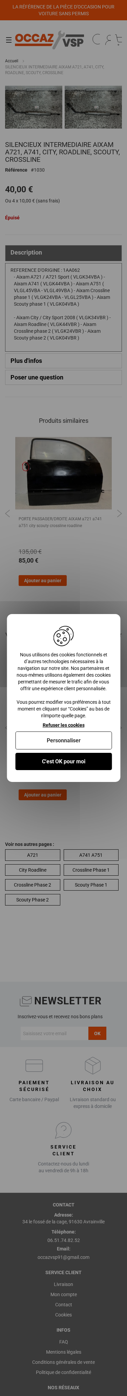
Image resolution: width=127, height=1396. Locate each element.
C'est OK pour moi (63, 761)
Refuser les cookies (64, 725)
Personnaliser (64, 740)
